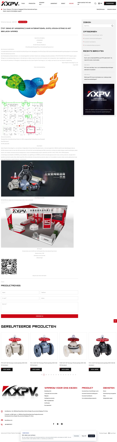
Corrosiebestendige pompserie (92, 45)
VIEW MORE (9, 369)
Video (104, 395)
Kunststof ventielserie (90, 42)
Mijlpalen (46, 395)
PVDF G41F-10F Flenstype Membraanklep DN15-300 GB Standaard (46, 364)
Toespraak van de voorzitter (50, 393)
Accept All (91, 435)
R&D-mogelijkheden (49, 400)
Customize (76, 435)
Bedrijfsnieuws (101, 9)
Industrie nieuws (111, 9)
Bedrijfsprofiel (47, 391)
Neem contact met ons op (84, 3)
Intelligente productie (49, 398)
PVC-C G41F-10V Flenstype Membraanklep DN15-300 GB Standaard (17, 364)
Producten (32, 3)
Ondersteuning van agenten (109, 393)
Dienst (63, 3)
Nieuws (71, 3)
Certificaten (47, 403)
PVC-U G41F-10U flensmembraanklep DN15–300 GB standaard (75, 364)
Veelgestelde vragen (107, 398)
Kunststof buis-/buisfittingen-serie (93, 35)
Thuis (23, 3)
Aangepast (54, 3)
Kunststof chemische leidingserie (93, 38)
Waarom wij (41, 3)
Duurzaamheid (47, 405)
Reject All (84, 435)
